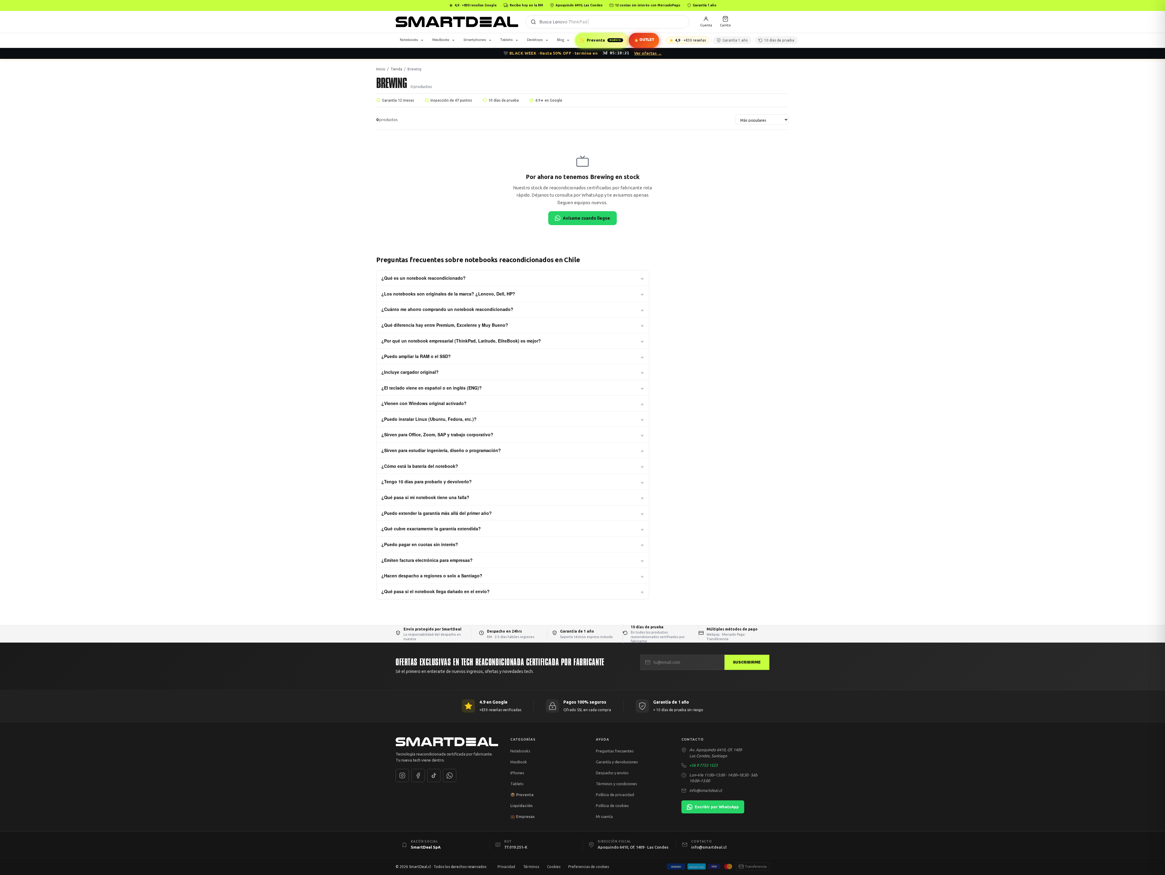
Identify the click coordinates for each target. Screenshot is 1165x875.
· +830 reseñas (690, 40)
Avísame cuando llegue (586, 218)
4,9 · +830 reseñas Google (475, 5)
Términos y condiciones (616, 784)
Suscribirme (747, 662)
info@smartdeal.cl (705, 790)
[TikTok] (434, 775)
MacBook (518, 762)
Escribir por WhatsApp (717, 807)
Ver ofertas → (648, 53)
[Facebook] (418, 775)
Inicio (380, 69)
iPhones (517, 773)
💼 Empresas (522, 816)
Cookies (553, 867)
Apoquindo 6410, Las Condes (579, 5)
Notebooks (409, 39)
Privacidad (506, 867)
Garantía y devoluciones (617, 762)
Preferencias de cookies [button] (588, 867)
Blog (560, 39)
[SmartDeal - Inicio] (447, 742)
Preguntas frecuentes (615, 751)
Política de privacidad (615, 794)
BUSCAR (533, 21)
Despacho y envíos (612, 773)
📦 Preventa (522, 794)
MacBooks (440, 39)
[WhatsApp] (449, 775)
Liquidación (521, 805)
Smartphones (475, 39)
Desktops (535, 39)
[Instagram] (402, 775)
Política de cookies (612, 805)
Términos (531, 867)
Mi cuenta (604, 816)
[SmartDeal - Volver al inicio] (457, 21)
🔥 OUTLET (643, 40)
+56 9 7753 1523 (703, 765)
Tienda (396, 69)
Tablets (506, 39)
